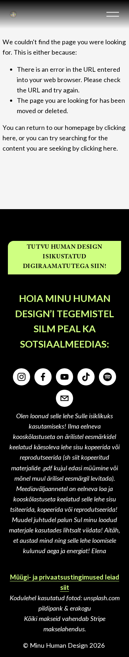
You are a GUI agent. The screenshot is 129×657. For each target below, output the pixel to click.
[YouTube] (64, 376)
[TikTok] (86, 376)
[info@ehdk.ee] (64, 398)
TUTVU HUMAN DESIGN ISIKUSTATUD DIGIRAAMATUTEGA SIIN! (64, 257)
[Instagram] (21, 376)
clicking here (98, 148)
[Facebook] (43, 376)
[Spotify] (107, 376)
